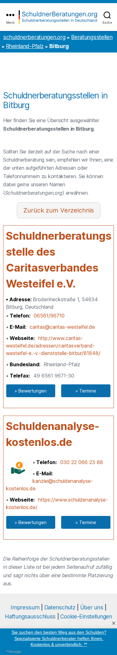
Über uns (91, 607)
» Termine (86, 390)
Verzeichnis (77, 210)
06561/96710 (49, 315)
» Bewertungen (30, 390)
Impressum (25, 607)
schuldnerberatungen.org (34, 37)
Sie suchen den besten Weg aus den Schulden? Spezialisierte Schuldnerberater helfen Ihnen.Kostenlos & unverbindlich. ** (58, 638)
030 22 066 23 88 (81, 462)
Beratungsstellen (91, 37)
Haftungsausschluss (30, 616)
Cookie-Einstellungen (86, 616)
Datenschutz (60, 607)
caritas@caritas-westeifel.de (62, 327)
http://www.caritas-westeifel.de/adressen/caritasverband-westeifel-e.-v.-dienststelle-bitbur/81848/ (53, 345)
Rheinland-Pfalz (25, 46)
